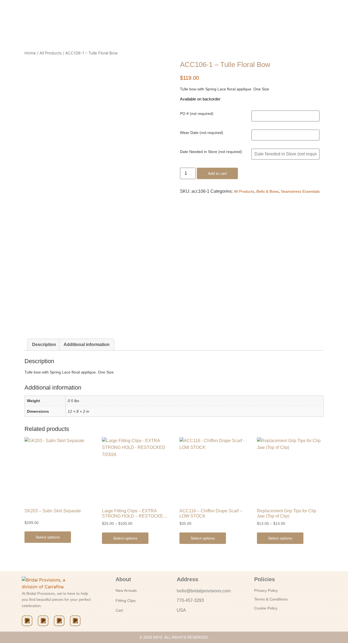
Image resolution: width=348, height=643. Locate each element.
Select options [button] (203, 538)
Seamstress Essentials (300, 191)
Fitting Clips (126, 600)
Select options (48, 537)
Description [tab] (44, 344)
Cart (119, 610)
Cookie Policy (265, 608)
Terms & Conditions (271, 599)
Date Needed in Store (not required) (211, 151)
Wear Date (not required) (201, 132)
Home (30, 53)
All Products (50, 53)
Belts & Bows (267, 191)
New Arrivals (126, 590)
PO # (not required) (196, 113)
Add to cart (217, 173)
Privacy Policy (266, 590)
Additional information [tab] (87, 344)
